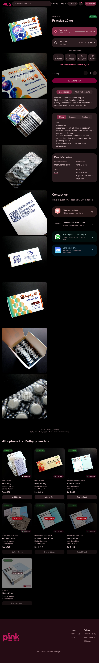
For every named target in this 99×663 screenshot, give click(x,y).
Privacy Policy (90, 634)
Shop (55, 3)
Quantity (55, 73)
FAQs (73, 637)
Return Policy (89, 637)
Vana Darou (56, 16)
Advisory (86, 117)
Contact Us (75, 634)
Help (63, 3)
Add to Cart (17, 497)
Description (64, 92)
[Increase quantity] (95, 73)
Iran (56, 172)
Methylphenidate (82, 92)
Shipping (88, 641)
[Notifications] (81, 4)
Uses (61, 117)
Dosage (72, 117)
